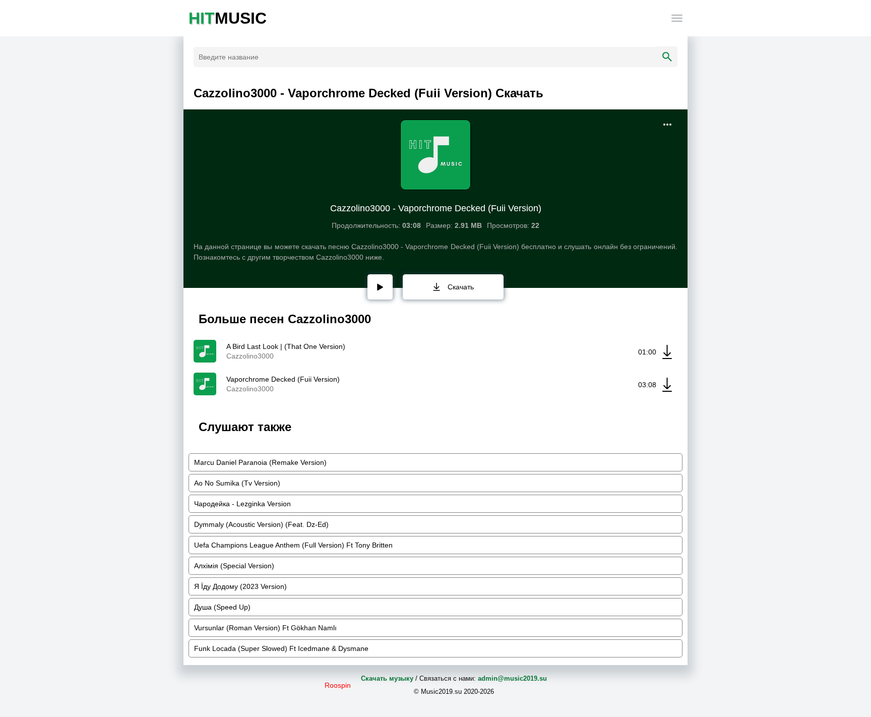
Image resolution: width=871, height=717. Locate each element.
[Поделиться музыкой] (667, 124)
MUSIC (228, 18)
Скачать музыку (387, 678)
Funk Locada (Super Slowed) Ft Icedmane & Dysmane (281, 648)
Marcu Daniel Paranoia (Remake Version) (260, 462)
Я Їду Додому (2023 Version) (240, 586)
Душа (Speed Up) (222, 607)
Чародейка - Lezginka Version (242, 504)
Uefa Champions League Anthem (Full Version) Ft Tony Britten (293, 545)
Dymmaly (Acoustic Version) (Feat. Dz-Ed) (261, 524)
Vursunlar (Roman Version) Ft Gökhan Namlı (265, 628)
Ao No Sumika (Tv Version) (237, 483)
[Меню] (676, 18)
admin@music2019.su (512, 678)
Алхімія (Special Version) (234, 566)
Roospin (338, 685)
